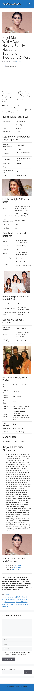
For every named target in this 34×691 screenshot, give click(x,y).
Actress (7, 594)
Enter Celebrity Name (9, 669)
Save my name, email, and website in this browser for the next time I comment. (17, 653)
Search (28, 672)
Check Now (17, 565)
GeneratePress (17, 688)
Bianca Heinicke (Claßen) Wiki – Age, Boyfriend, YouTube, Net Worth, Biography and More (15, 604)
